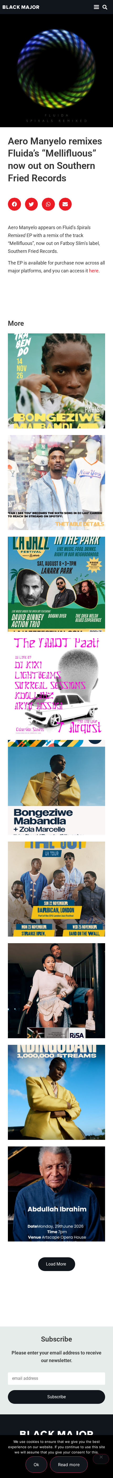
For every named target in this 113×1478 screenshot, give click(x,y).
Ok (36, 1464)
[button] (97, 7)
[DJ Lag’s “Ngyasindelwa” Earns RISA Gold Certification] (56, 990)
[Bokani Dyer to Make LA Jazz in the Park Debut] (56, 584)
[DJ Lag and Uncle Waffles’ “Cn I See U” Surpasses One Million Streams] (56, 482)
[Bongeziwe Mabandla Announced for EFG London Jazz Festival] (56, 787)
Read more (69, 1464)
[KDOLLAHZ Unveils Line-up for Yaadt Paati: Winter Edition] (56, 685)
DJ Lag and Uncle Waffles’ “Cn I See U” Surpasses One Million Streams (53, 509)
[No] (101, 1459)
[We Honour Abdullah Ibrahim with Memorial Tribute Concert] (56, 1193)
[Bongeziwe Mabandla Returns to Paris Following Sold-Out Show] (56, 380)
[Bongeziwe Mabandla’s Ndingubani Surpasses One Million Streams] (56, 1092)
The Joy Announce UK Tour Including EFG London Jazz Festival (47, 916)
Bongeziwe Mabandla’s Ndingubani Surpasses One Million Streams (48, 1119)
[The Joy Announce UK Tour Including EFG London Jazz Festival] (56, 889)
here (94, 270)
